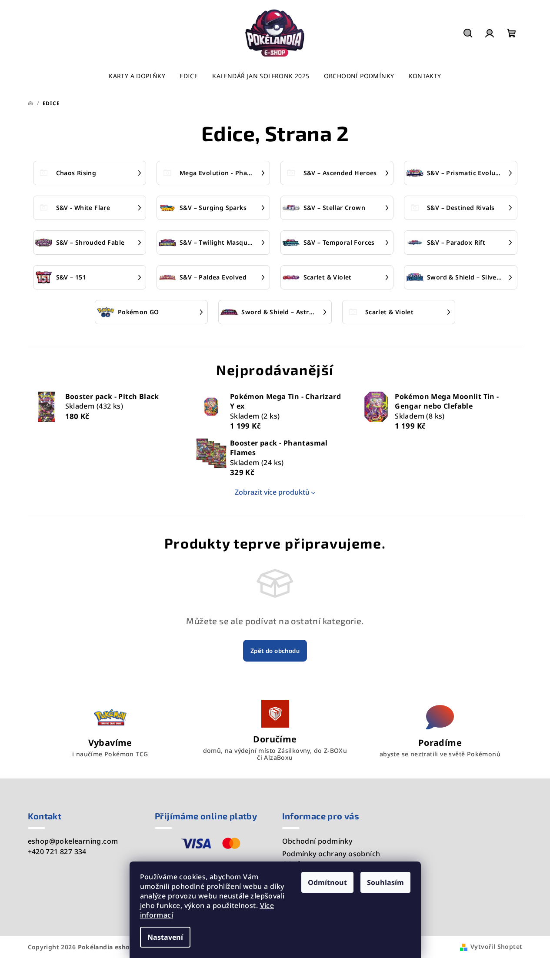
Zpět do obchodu (275, 650)
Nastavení (165, 937)
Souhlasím (385, 882)
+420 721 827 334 (57, 851)
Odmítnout (327, 882)
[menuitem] (137, 76)
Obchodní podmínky (317, 841)
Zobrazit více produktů (272, 492)
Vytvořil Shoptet (496, 946)
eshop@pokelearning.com (73, 841)
